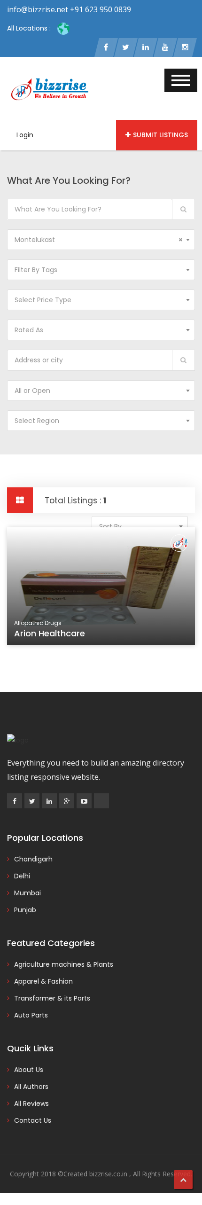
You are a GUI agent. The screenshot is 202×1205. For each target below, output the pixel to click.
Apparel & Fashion (43, 981)
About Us (28, 1069)
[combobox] (101, 239)
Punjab (25, 910)
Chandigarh (33, 859)
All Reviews (31, 1103)
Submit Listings (160, 135)
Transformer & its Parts (52, 998)
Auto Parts (31, 1015)
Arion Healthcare (49, 633)
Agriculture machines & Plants (63, 964)
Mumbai (27, 893)
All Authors (31, 1086)
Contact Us (32, 1120)
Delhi (22, 876)
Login (24, 135)
